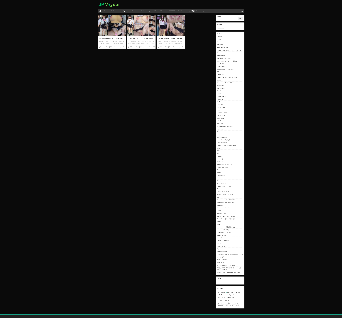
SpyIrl (218, 224)
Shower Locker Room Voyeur (224, 208)
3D (217, 42)
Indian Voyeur (220, 118)
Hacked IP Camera (222, 112)
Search (219, 16)
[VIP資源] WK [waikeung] (197, 11)
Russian (134, 11)
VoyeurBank (220, 248)
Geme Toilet (220, 104)
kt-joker (238, 292)
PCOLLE (219, 151)
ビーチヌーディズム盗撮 (224, 303)
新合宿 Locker (220, 262)
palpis (218, 148)
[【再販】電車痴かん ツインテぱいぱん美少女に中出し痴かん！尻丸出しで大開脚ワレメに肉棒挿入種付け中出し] (112, 25)
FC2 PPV (172, 11)
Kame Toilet (220, 129)
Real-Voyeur (220, 189)
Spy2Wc (219, 221)
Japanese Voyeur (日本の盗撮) (225, 126)
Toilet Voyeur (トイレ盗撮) (223, 232)
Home (106, 11)
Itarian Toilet (220, 123)
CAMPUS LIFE (221, 63)
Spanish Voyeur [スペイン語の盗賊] (226, 219)
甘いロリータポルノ (235, 305)
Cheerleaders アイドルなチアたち (226, 69)
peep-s (218, 153)
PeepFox (219, 156)
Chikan (219, 72)
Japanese (126, 11)
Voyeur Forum (221, 297)
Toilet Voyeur (115, 11)
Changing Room (221, 66)
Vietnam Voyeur (221, 246)
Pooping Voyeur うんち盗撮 (224, 186)
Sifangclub (219, 210)
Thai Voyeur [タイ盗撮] (223, 229)
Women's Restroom (222, 251)
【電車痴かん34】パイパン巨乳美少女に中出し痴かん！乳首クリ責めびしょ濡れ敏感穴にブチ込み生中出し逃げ (141, 38)
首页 (100, 11)
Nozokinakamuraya (222, 142)
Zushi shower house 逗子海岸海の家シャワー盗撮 (230, 254)
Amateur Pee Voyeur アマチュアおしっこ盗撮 (229, 50)
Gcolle (218, 102)
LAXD (218, 134)
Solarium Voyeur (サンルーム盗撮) (226, 216)
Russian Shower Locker (223, 191)
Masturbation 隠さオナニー (224, 137)
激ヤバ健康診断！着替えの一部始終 (226, 265)
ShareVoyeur (220, 205)
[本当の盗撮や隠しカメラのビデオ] (109, 2)
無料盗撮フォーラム (223, 305)
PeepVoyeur (220, 170)
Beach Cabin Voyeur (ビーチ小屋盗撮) (227, 61)
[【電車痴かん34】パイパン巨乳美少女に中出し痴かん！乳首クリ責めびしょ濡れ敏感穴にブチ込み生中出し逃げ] (141, 25)
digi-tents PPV (152, 11)
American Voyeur (221, 53)
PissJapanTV (220, 180)
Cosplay (219, 80)
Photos (219, 172)
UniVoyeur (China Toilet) (223, 240)
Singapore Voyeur (221, 213)
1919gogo (219, 36)
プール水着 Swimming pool (224, 257)
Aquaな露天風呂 (221, 55)
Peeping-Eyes (220, 161)
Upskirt (219, 243)
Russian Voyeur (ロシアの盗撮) (225, 194)
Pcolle (143, 11)
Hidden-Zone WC (221, 115)
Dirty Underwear (221, 88)
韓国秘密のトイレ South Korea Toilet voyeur (228, 272)
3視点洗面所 (220, 44)
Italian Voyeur (220, 121)
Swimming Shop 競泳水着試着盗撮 (226, 227)
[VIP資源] (219, 34)
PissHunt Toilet (221, 175)
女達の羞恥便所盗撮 (222, 259)
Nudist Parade (221, 295)
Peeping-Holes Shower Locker (224, 164)
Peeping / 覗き (221, 159)
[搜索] (241, 11)
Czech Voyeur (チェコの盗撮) (224, 83)
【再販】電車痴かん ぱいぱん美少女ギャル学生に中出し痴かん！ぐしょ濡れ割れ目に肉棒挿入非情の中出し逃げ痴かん (171, 38)
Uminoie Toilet (220, 238)
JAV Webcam (182, 11)
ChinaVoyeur (220, 74)
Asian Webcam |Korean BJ (224, 58)
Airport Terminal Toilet (222, 47)
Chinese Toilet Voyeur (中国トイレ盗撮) (227, 77)
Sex (218, 197)
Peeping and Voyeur (232, 295)
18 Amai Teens (221, 292)
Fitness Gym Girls (221, 96)
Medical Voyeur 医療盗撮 (223, 140)
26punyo (219, 39)
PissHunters (220, 178)
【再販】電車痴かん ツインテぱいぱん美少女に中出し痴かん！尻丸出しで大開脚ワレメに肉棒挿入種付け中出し (112, 38)
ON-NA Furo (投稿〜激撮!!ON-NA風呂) (227, 145)
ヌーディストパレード (223, 300)
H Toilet (219, 110)
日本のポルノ (235, 303)
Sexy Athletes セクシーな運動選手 (226, 199)
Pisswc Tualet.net (221, 183)
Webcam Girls (230, 297)
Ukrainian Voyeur (221, 235)
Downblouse (220, 91)
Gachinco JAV (231, 292)
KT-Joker (163, 11)
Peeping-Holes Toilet (222, 167)
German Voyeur (221, 107)
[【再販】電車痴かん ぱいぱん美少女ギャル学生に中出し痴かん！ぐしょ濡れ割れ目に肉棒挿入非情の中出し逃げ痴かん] (171, 25)
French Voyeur (220, 99)
